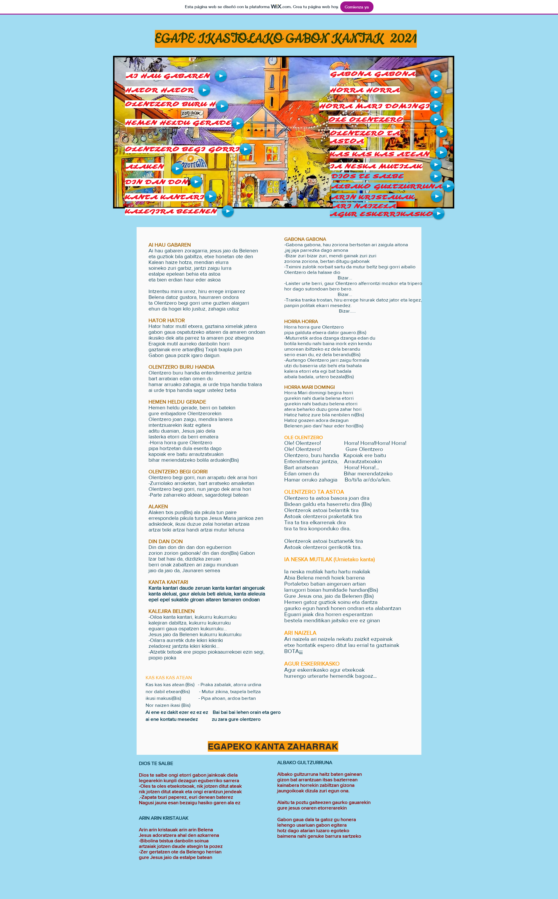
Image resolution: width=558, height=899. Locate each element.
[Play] (221, 76)
